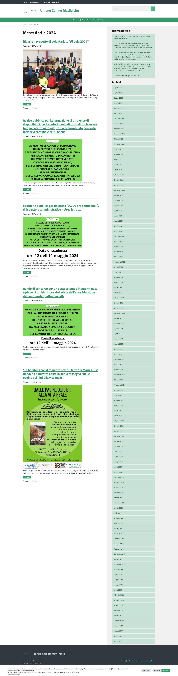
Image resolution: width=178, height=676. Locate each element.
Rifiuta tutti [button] (157, 670)
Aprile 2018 (118, 590)
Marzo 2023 (118, 293)
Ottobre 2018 (118, 559)
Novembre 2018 (119, 554)
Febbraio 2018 (119, 595)
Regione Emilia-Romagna (31, 2)
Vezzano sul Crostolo (99, 20)
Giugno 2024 (118, 216)
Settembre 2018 (119, 564)
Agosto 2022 (118, 328)
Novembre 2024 (119, 190)
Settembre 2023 (119, 262)
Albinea (74, 20)
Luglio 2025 (118, 149)
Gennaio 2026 (119, 123)
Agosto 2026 (118, 87)
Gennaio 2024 (119, 241)
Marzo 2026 (118, 113)
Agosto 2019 (118, 508)
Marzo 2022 (118, 354)
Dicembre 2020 (119, 431)
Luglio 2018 (118, 574)
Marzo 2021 (118, 415)
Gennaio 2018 (119, 600)
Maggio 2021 (118, 405)
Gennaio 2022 (119, 364)
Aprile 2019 (118, 528)
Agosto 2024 (118, 205)
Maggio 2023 (118, 282)
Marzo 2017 (118, 641)
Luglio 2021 (118, 395)
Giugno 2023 (118, 277)
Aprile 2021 (118, 410)
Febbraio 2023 (119, 298)
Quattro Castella (85, 20)
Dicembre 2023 (119, 246)
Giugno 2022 (118, 339)
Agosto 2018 (118, 569)
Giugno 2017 (118, 626)
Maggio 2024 (118, 221)
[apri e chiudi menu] (25, 10)
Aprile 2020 (118, 467)
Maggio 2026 (118, 103)
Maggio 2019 (118, 523)
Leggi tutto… (27, 104)
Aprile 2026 (118, 108)
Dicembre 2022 (119, 308)
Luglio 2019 (118, 513)
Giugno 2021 (118, 400)
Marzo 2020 (118, 472)
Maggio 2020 (118, 462)
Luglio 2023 (118, 272)
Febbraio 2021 (119, 421)
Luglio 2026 (118, 93)
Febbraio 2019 (119, 538)
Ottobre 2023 (118, 257)
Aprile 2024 (118, 226)
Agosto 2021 (118, 390)
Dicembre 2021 (119, 369)
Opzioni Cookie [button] (146, 670)
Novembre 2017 (119, 610)
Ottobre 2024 (118, 195)
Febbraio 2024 (119, 236)
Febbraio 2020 (119, 477)
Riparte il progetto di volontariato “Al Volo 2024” (56, 41)
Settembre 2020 (119, 446)
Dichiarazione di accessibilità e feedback (141, 661)
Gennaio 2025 (119, 180)
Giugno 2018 (118, 579)
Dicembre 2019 (119, 487)
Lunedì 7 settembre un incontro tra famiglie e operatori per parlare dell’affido (133, 37)
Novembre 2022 (119, 313)
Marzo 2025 (118, 170)
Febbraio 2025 (119, 175)
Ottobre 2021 (118, 380)
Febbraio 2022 (119, 359)
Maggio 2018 (118, 585)
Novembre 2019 (119, 492)
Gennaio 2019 (119, 544)
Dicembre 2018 (119, 549)
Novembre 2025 (119, 134)
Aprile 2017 (118, 636)
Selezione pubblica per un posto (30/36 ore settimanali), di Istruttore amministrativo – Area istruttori (61, 207)
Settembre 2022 (119, 323)
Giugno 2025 (118, 154)
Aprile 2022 (118, 349)
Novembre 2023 (119, 251)
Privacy (123, 661)
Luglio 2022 (118, 334)
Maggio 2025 (118, 159)
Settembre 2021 (119, 385)
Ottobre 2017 (118, 615)
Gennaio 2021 (119, 426)
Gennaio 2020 (119, 482)
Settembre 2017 (119, 621)
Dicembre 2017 (119, 605)
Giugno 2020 (118, 457)
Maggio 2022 (118, 344)
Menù (25, 12)
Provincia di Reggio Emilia (51, 2)
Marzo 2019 (118, 533)
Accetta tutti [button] (166, 670)
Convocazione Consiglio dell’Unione (126, 75)
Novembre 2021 (119, 375)
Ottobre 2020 (118, 441)
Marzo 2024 (118, 231)
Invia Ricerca (153, 8)
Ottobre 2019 (118, 498)
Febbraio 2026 (119, 118)
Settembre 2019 (119, 503)
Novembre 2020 (119, 436)
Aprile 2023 (118, 287)
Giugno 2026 (118, 98)
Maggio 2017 (118, 631)
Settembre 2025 (119, 144)
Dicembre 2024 (119, 185)
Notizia (34, 108)
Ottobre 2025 (118, 139)
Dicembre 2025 (119, 129)
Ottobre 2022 (118, 318)
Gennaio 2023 (119, 303)
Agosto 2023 (118, 267)
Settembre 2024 (119, 200)
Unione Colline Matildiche (59, 10)
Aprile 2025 (118, 164)
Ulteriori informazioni (14, 674)
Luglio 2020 (118, 451)
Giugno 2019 (118, 518)
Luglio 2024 (118, 211)
